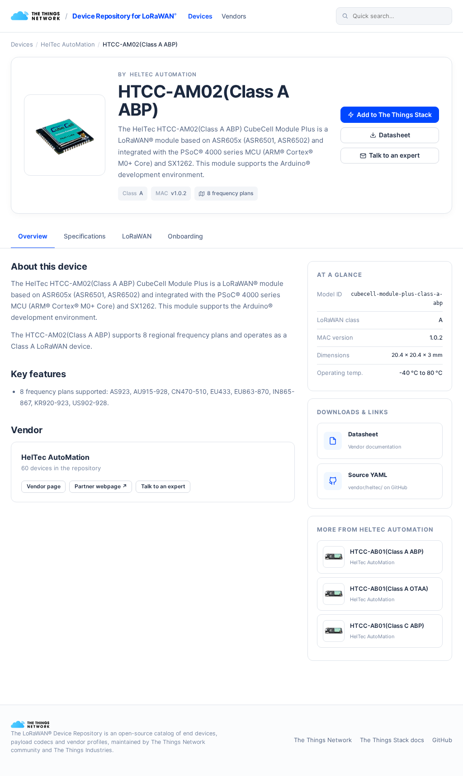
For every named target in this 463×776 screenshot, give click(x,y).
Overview (32, 236)
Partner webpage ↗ (101, 486)
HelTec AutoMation (68, 44)
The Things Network (323, 739)
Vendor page (44, 486)
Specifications (85, 236)
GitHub (442, 739)
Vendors (234, 16)
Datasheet (394, 135)
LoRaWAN (136, 236)
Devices (200, 16)
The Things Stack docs (392, 739)
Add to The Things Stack (394, 114)
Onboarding (185, 236)
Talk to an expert (394, 155)
